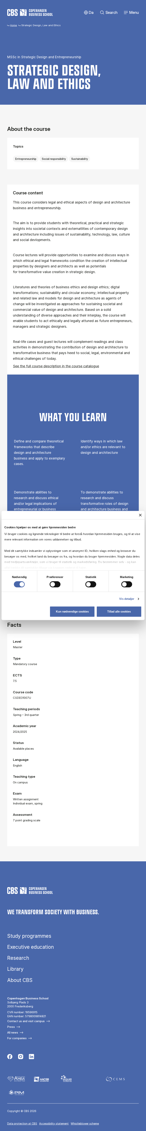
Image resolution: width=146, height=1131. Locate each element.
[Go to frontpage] (30, 12)
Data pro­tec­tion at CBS (22, 1123)
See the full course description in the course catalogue (56, 366)
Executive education (30, 947)
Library (15, 969)
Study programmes (29, 936)
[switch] (55, 584)
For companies (17, 1038)
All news (12, 1032)
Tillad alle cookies (119, 611)
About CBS (20, 980)
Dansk (88, 13)
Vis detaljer (126, 599)
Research (18, 958)
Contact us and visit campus (26, 1021)
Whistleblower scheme (85, 1123)
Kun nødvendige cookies (72, 611)
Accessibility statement (54, 1123)
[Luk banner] (140, 515)
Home (13, 25)
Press (11, 1027)
